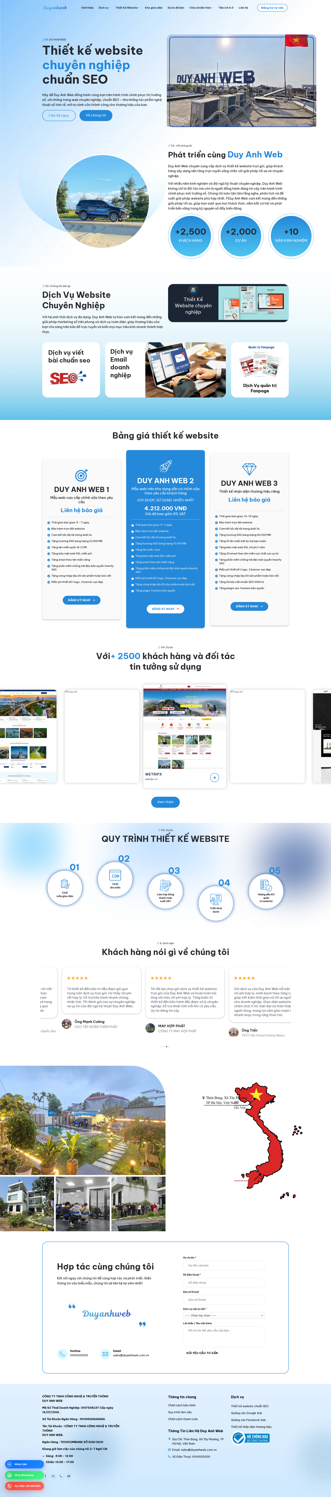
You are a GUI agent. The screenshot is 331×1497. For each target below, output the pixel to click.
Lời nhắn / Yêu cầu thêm (197, 1323)
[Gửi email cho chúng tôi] (53, 1476)
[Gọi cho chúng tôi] (61, 1476)
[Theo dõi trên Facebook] (46, 1476)
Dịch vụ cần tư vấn (195, 1309)
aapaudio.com (167, 778)
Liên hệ (243, 7)
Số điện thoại (192, 1274)
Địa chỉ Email (191, 1291)
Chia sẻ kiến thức (200, 7)
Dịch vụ (103, 7)
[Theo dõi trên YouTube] (69, 1476)
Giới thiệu (87, 7)
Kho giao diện (154, 7)
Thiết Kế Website (127, 7)
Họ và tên (189, 1257)
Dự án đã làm (176, 7)
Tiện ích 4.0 (226, 7)
